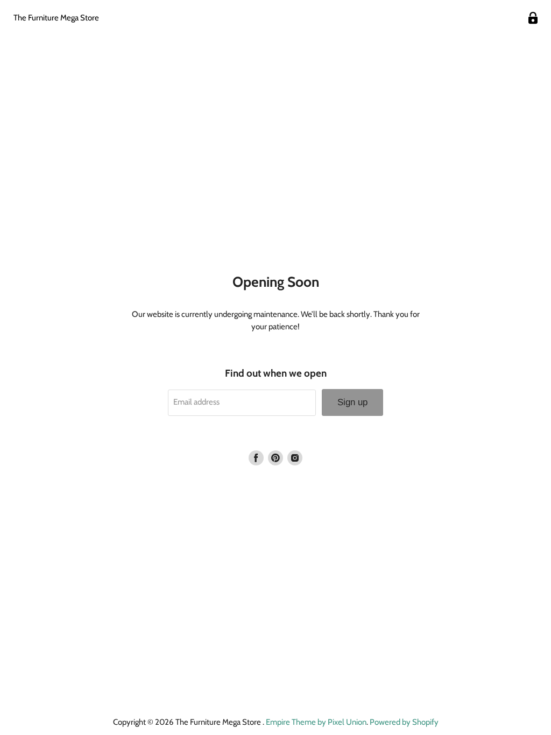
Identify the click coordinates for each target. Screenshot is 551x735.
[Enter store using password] (533, 18)
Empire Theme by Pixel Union (316, 722)
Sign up (352, 402)
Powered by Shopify (404, 722)
